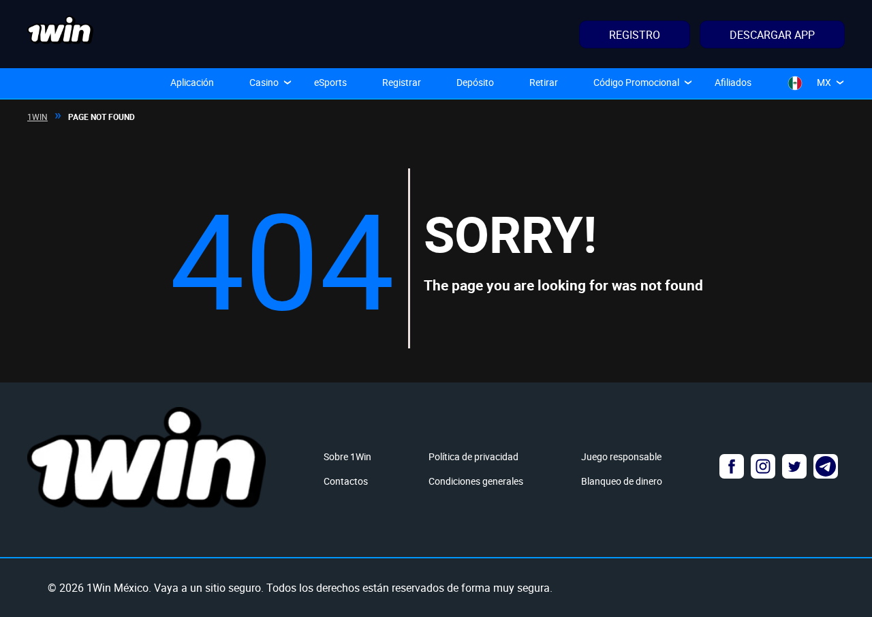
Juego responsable (621, 456)
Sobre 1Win (347, 456)
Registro (634, 34)
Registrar (401, 82)
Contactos (346, 481)
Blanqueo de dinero (621, 481)
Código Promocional (636, 82)
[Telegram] (825, 466)
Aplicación (192, 82)
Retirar (543, 82)
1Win (37, 116)
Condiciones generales (476, 481)
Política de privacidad (473, 456)
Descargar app (772, 34)
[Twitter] (794, 466)
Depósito (475, 82)
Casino (264, 82)
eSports (330, 82)
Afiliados (733, 82)
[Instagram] (763, 466)
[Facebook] (731, 466)
